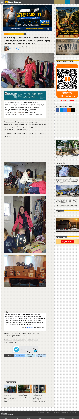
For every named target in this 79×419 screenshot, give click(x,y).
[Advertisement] (25, 150)
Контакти (63, 412)
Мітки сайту (75, 412)
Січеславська (43, 2)
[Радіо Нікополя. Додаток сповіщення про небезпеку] (67, 22)
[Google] (65, 110)
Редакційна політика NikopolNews (45, 412)
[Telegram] (61, 110)
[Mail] (73, 110)
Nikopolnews (19, 112)
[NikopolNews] (25, 349)
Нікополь (28, 2)
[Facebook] (57, 110)
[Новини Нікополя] (13, 3)
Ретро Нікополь (59, 2)
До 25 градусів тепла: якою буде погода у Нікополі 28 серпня (23, 395)
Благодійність (14, 34)
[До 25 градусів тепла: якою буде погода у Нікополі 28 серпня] (25, 392)
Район (35, 2)
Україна (51, 2)
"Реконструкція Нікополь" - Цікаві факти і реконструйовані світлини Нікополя (67, 156)
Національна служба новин (69, 205)
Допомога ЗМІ (57, 412)
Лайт (68, 2)
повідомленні (30, 327)
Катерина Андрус (17, 46)
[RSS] (69, 110)
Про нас (69, 412)
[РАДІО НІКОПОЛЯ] (67, 47)
